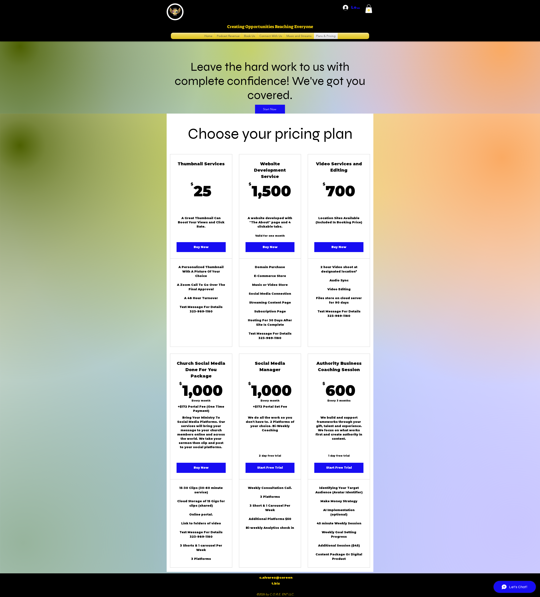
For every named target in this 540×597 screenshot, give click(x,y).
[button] (368, 8)
